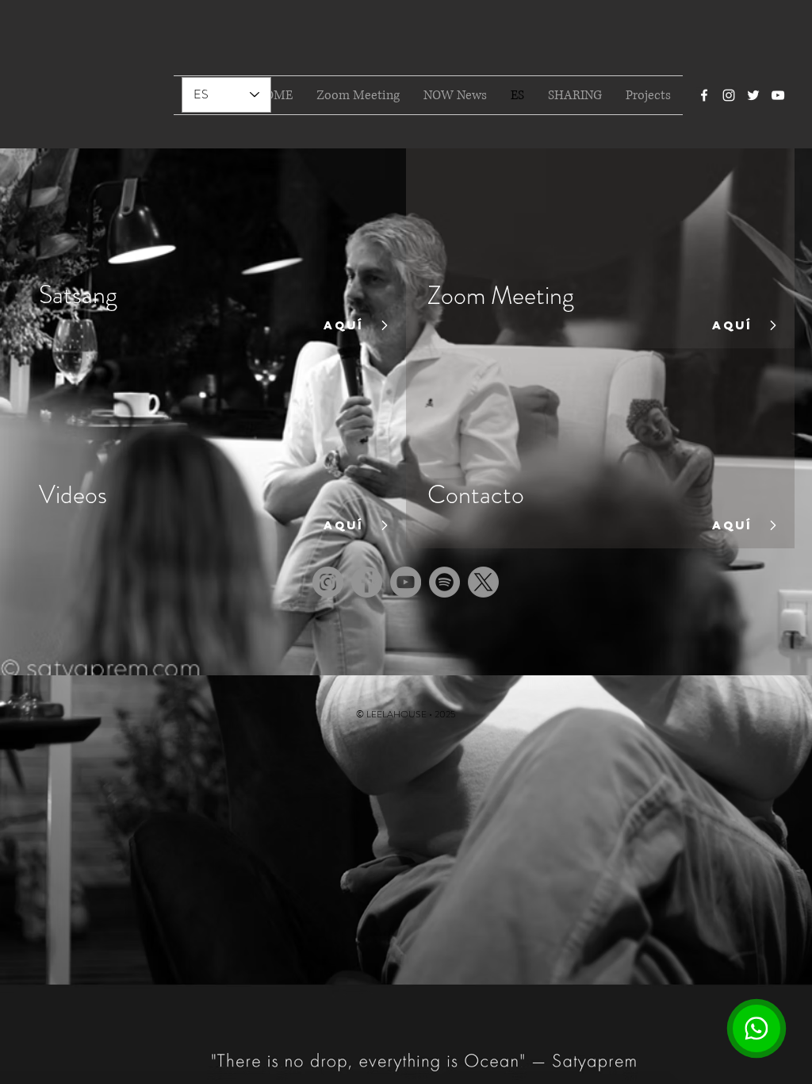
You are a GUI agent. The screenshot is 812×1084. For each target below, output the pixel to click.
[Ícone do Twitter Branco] (753, 95)
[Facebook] (366, 582)
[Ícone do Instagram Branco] (729, 95)
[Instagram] (327, 582)
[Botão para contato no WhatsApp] (756, 1028)
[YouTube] (405, 582)
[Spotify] (444, 582)
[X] (483, 582)
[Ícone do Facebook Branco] (704, 95)
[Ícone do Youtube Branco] (778, 95)
